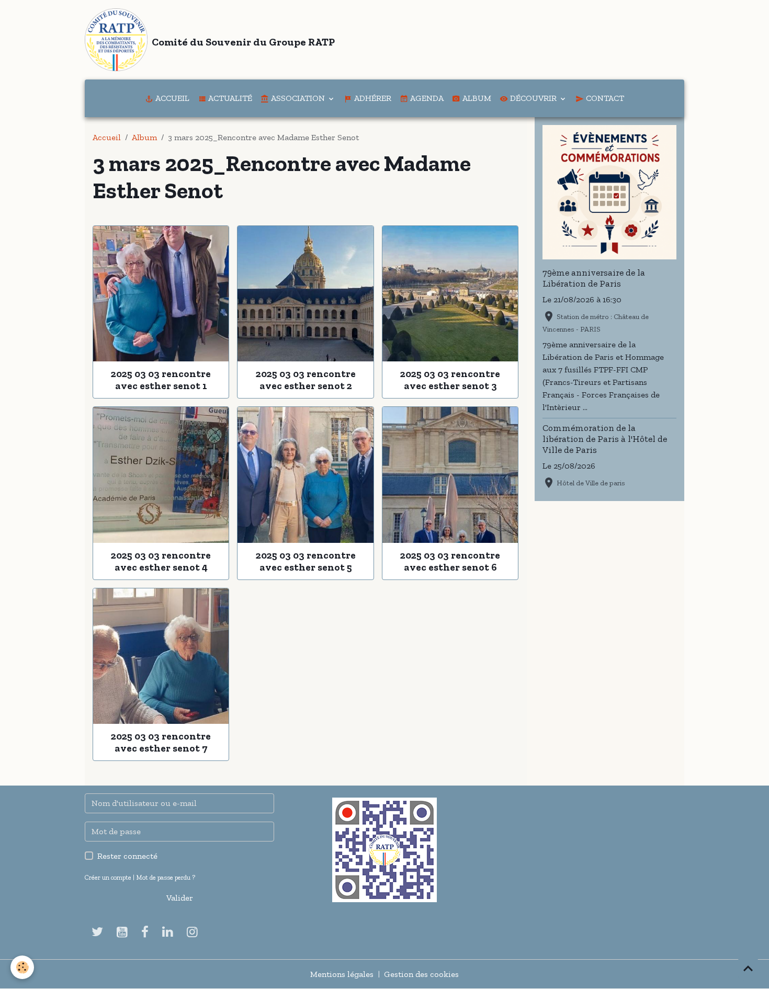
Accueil (171, 98)
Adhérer (371, 98)
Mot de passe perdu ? (165, 877)
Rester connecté (127, 856)
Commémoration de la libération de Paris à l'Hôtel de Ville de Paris (604, 439)
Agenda (426, 98)
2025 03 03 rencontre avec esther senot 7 (161, 742)
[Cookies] (22, 967)
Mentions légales (342, 974)
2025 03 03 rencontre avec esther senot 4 (161, 561)
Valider (179, 898)
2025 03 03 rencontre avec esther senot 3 (450, 380)
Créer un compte (108, 877)
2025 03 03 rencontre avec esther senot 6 (450, 561)
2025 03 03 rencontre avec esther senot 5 (306, 561)
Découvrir (533, 98)
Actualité (229, 98)
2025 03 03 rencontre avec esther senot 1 (161, 380)
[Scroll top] (748, 968)
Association (298, 98)
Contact (604, 98)
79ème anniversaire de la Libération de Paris (593, 278)
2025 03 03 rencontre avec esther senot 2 (306, 380)
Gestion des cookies (421, 974)
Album (475, 98)
